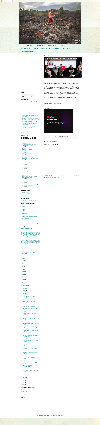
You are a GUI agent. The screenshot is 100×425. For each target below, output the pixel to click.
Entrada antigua (76, 175)
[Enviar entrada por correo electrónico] (60, 136)
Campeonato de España (33, 229)
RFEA (22, 239)
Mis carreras (66, 48)
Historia (38, 234)
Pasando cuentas (25, 181)
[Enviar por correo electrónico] (62, 136)
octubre (24, 287)
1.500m (23, 206)
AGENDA (44, 48)
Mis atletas (24, 148)
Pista (31, 236)
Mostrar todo (38, 187)
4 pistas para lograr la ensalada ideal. (28, 171)
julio (24, 291)
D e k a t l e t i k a (25, 180)
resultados (30, 243)
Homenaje (34, 243)
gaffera (51, 415)
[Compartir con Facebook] (66, 136)
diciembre (25, 283)
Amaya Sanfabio (33, 234)
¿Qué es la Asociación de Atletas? (29, 306)
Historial (38, 231)
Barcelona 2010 (32, 235)
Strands (26, 243)
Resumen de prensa (28, 242)
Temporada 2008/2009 (32, 241)
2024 (23, 261)
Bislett (23, 156)
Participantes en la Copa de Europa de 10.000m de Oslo (30, 299)
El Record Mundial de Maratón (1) (27, 185)
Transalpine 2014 (40, 45)
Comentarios (24, 391)
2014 (23, 277)
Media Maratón (24, 213)
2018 (23, 271)
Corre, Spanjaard (25, 152)
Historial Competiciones (28, 51)
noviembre (25, 285)
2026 (23, 258)
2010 (23, 382)
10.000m (23, 210)
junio (24, 293)
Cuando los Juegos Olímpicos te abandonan (30, 113)
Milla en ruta (24, 214)
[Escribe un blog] (63, 136)
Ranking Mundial (25, 195)
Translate (30, 96)
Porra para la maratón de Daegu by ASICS (29, 101)
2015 (23, 276)
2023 (23, 263)
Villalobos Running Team (55, 45)
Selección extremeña (28, 244)
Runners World (34, 242)
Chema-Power (25, 161)
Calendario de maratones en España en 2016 (30, 121)
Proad (27, 240)
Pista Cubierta (34, 239)
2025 (23, 260)
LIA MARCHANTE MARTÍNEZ (27, 149)
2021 (23, 266)
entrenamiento (24, 231)
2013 (23, 279)
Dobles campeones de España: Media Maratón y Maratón (30, 366)
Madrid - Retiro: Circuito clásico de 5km (29, 200)
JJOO (26, 233)
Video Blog (29, 45)
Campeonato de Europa (25, 234)
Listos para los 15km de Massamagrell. (30, 348)
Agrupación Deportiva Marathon (28, 250)
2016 (23, 274)
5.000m (23, 209)
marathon (52, 137)
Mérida (28, 236)
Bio (22, 45)
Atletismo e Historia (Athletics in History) (30, 184)
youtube (22, 232)
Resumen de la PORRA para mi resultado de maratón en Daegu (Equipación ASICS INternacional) (30, 108)
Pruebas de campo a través (27, 218)
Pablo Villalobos (23, 132)
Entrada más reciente (48, 175)
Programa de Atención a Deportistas (28, 252)
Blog (24, 239)
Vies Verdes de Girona (26, 167)
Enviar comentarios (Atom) (54, 177)
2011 (23, 282)
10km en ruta (24, 212)
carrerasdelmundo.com (26, 166)
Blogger (61, 415)
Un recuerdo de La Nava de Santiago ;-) (30, 326)
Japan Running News (26, 143)
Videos (59, 137)
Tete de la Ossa (23, 241)
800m (23, 205)
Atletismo (49, 137)
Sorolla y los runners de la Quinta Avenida (29, 153)
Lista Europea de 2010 (26, 193)
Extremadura (32, 232)
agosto (24, 290)
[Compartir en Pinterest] (67, 136)
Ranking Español (25, 192)
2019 (23, 269)
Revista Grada (24, 253)
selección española (36, 233)
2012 (23, 280)
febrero (24, 379)
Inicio (63, 175)
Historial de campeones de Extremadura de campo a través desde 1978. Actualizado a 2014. (31, 119)
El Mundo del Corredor (26, 170)
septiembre (25, 288)
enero (24, 380)
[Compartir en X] (64, 136)
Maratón (56, 137)
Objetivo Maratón (54, 48)
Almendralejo (26, 232)
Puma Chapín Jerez (24, 235)
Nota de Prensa (28, 239)
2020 (23, 268)
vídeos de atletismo (64, 137)
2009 (23, 384)
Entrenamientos (31, 240)
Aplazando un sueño (25, 111)
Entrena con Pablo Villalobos (29, 48)
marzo (24, 377)
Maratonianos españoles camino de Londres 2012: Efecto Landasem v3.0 (30, 127)
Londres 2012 (37, 240)
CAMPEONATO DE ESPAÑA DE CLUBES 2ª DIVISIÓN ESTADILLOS (31, 339)
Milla (27, 241)
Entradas (24, 389)
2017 (23, 272)
